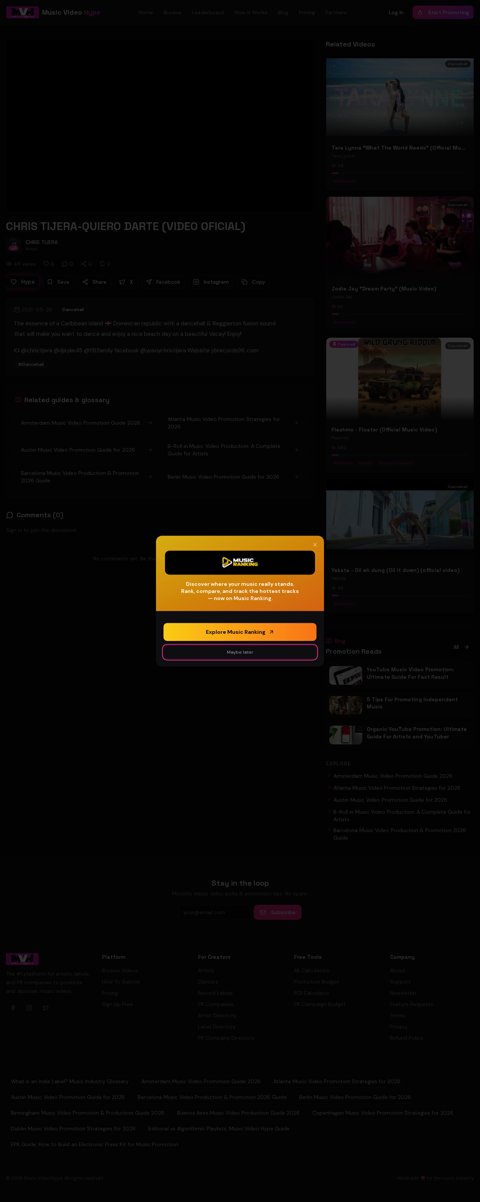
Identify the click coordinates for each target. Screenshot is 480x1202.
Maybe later (240, 652)
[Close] (315, 545)
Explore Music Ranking (236, 632)
